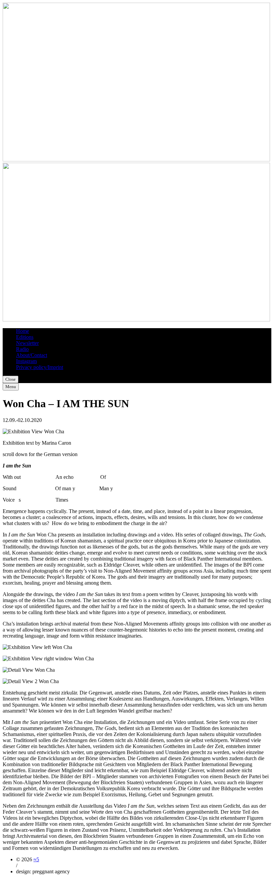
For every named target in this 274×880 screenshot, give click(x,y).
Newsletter (27, 343)
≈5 (36, 859)
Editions (24, 337)
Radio (22, 349)
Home (22, 331)
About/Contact (31, 355)
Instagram (26, 361)
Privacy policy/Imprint (39, 367)
